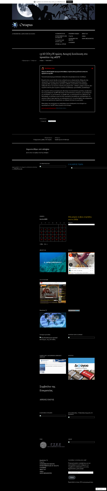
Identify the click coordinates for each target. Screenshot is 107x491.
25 (45, 239)
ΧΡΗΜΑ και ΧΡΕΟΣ (60, 44)
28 (56, 239)
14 (56, 233)
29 (60, 239)
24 (41, 239)
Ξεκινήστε (69, 1)
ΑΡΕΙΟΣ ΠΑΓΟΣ (47, 399)
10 (41, 233)
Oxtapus (26, 24)
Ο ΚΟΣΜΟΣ (72, 42)
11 (45, 233)
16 (64, 233)
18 (45, 236)
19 (49, 236)
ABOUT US (85, 33)
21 (56, 236)
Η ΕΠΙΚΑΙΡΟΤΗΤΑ (60, 33)
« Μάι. (41, 244)
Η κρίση (71, 36)
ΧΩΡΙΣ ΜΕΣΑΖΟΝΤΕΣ (88, 38)
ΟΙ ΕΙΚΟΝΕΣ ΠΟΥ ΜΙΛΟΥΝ (73, 39)
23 (64, 236)
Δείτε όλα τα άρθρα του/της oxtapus (37, 152)
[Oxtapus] (53, 12)
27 (53, 239)
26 (49, 239)
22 (60, 236)
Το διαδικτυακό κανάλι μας (59, 40)
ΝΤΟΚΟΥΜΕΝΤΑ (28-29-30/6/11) (61, 36)
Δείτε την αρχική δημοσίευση (49, 108)
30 (64, 239)
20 (53, 236)
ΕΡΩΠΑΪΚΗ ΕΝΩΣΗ (74, 33)
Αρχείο (70, 222)
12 (49, 233)
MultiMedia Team (50, 68)
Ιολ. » (46, 244)
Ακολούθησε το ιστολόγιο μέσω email (77, 460)
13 (52, 233)
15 (60, 233)
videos (83, 36)
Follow (72, 477)
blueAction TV (44, 460)
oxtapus (42, 60)
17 (41, 236)
